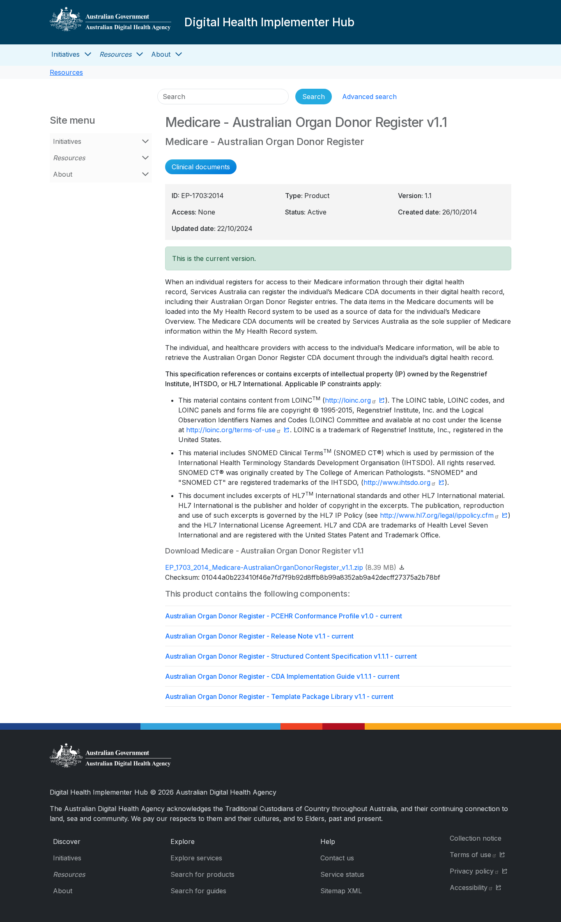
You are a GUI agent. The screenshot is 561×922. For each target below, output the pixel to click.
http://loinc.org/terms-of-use (231, 430)
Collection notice (475, 838)
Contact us (337, 858)
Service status (342, 874)
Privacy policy (472, 871)
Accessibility (468, 887)
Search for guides (198, 891)
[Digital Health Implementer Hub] (110, 22)
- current (283, 616)
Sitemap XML (341, 891)
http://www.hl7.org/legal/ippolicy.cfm (437, 515)
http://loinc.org (348, 400)
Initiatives (65, 54)
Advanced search (369, 96)
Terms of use (470, 855)
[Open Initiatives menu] (87, 54)
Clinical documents (201, 167)
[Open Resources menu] (139, 54)
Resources (115, 54)
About (160, 54)
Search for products (202, 874)
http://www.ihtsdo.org (396, 482)
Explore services (196, 858)
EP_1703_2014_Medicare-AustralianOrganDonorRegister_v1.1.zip (264, 567)
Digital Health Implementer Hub (269, 22)
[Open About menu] (178, 54)
